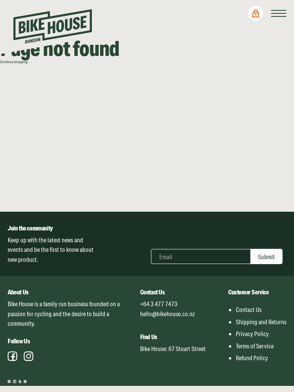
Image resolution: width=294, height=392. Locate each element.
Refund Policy (252, 358)
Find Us (148, 337)
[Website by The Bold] (18, 381)
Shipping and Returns (261, 322)
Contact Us (152, 292)
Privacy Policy (252, 334)
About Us (18, 292)
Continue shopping (14, 61)
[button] (255, 13)
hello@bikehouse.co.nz (167, 314)
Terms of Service (255, 346)
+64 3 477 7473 (158, 304)
